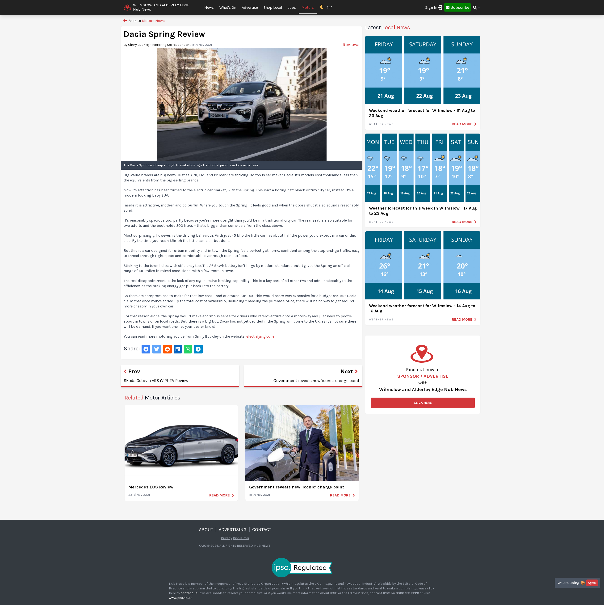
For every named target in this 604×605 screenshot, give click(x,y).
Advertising (233, 529)
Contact (261, 529)
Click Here (423, 403)
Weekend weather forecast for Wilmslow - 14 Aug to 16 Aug (422, 308)
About (206, 529)
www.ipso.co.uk (180, 598)
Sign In (431, 7)
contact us (188, 593)
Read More (219, 495)
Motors (308, 7)
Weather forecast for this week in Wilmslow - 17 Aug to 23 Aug (423, 211)
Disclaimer (241, 538)
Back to (146, 20)
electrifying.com (260, 336)
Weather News (381, 124)
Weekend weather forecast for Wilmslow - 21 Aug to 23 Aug (422, 113)
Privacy (226, 538)
